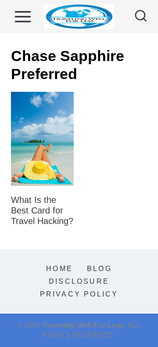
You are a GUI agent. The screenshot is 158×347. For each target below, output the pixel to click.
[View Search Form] (141, 17)
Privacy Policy (79, 294)
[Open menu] (23, 16)
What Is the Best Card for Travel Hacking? (42, 210)
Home (59, 268)
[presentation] (42, 139)
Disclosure (79, 281)
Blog (99, 268)
